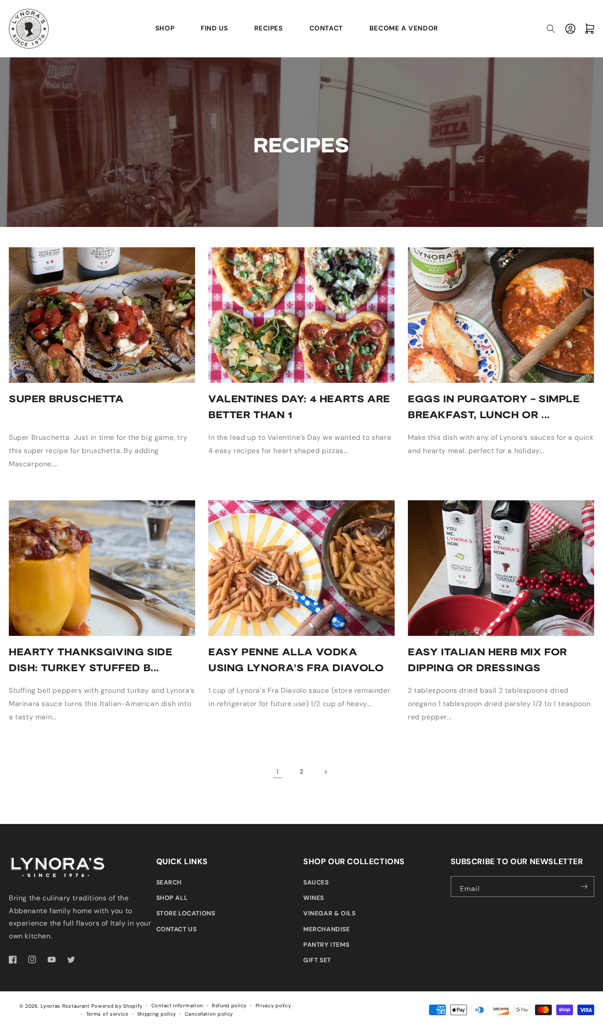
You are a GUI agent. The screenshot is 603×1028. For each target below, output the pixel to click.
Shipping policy (157, 1014)
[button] (551, 28)
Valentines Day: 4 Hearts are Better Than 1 (299, 406)
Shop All (172, 898)
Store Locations (185, 913)
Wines (313, 898)
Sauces (316, 882)
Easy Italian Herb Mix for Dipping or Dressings (487, 659)
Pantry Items (326, 945)
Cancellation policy (209, 1014)
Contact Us (176, 929)
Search (169, 882)
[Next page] (325, 772)
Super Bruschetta (66, 398)
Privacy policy (273, 1005)
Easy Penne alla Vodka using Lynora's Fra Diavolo (296, 659)
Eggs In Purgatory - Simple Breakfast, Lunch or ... (494, 406)
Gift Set (317, 960)
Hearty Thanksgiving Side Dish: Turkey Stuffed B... (90, 659)
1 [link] (277, 771)
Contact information (177, 1005)
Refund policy (229, 1005)
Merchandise (326, 929)
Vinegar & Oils (329, 913)
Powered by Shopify (117, 1006)
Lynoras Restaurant (65, 1006)
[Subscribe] (584, 886)
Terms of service (107, 1014)
